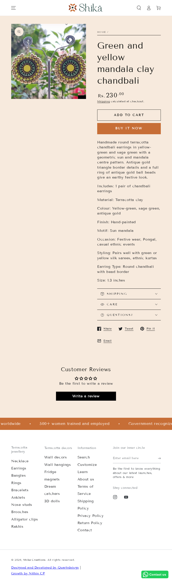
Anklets (18, 497)
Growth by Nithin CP (28, 573)
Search (83, 457)
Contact (84, 530)
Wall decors (55, 457)
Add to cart (129, 115)
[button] (139, 8)
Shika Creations (34, 559)
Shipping (103, 101)
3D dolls (52, 501)
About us (85, 479)
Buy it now (129, 128)
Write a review (85, 396)
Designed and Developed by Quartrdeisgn (45, 568)
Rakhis (17, 526)
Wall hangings (57, 464)
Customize (87, 464)
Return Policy (89, 523)
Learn (82, 472)
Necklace (20, 461)
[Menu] (13, 8)
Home (101, 32)
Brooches (19, 512)
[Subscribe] (159, 458)
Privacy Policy (90, 516)
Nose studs (21, 505)
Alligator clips (24, 519)
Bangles (18, 475)
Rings (16, 483)
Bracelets (19, 490)
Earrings (18, 468)
